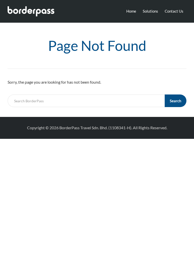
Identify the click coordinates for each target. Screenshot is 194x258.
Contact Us (174, 11)
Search (175, 101)
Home (131, 11)
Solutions (150, 11)
